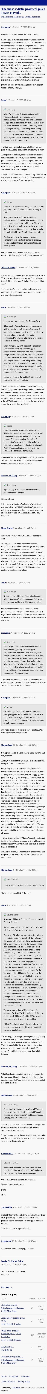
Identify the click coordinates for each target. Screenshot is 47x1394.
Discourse (16, 1387)
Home (4, 1376)
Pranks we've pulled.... (12, 1356)
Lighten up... (7, 1346)
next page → (6, 1287)
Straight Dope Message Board (13, 3)
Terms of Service (8, 1381)
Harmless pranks (9, 1305)
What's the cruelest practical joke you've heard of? (11, 1333)
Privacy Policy (24, 1381)
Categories (13, 1376)
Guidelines (24, 1376)
